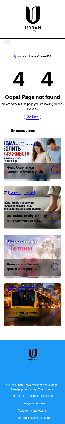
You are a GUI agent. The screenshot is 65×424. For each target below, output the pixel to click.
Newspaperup (19, 389)
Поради (29, 144)
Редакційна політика (32, 403)
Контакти (18, 395)
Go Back (32, 116)
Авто (12, 289)
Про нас (32, 395)
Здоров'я (15, 144)
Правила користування (32, 410)
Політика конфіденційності (32, 417)
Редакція (47, 395)
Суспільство (27, 289)
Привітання (16, 241)
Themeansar (45, 389)
